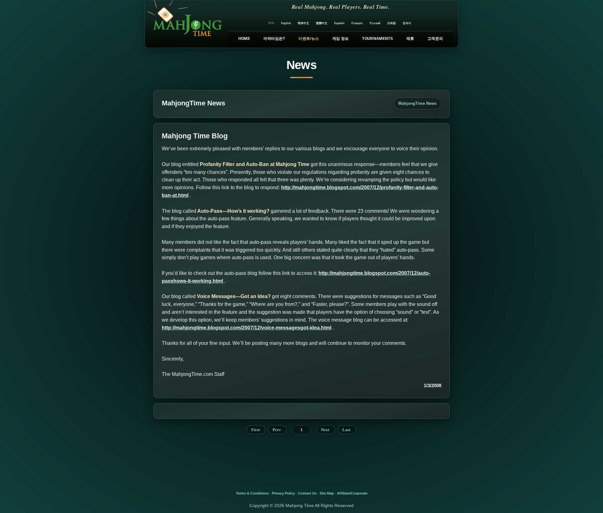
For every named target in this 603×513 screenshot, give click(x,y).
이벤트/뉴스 (308, 38)
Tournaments (377, 38)
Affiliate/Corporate (352, 493)
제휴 (410, 38)
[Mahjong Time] (184, 24)
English (286, 23)
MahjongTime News (417, 103)
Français (357, 23)
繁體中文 (321, 23)
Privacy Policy (283, 493)
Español (339, 23)
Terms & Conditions (252, 493)
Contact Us (307, 493)
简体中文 (303, 23)
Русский (375, 23)
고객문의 (435, 38)
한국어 (407, 23)
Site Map (327, 493)
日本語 (391, 23)
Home (244, 38)
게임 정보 (340, 38)
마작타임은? (274, 38)
